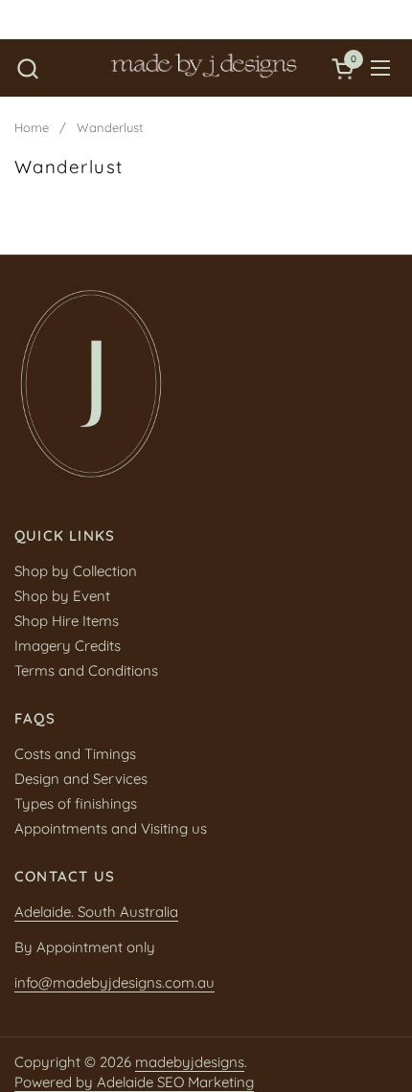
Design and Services (81, 778)
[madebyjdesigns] (203, 68)
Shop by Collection (75, 571)
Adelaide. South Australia (96, 912)
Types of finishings (75, 803)
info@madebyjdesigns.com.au (114, 982)
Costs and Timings (75, 754)
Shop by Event (62, 596)
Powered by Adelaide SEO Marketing (134, 1082)
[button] (27, 68)
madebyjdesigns (189, 1062)
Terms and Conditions (86, 670)
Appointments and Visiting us (110, 828)
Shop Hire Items (66, 621)
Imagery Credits (67, 645)
